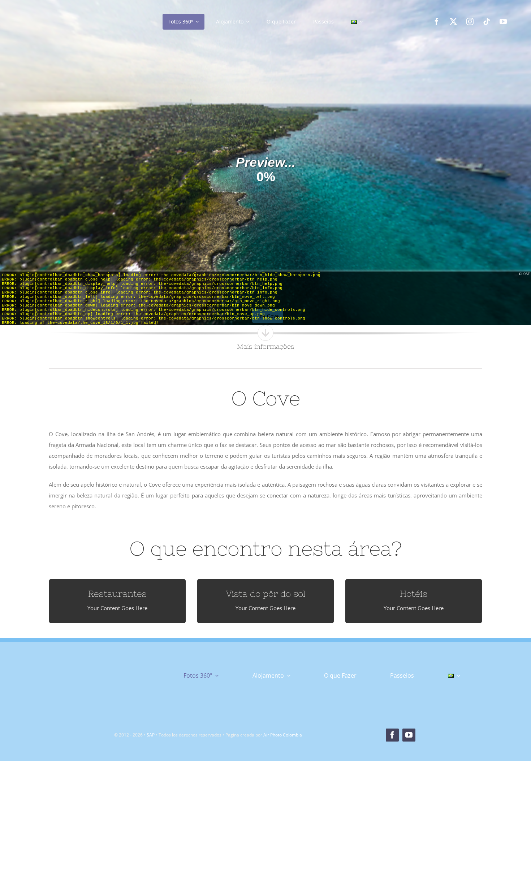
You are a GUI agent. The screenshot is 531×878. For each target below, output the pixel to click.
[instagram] (469, 21)
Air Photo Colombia (282, 735)
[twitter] (453, 21)
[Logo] (75, 9)
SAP (151, 735)
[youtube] (503, 21)
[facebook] (436, 21)
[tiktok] (486, 21)
